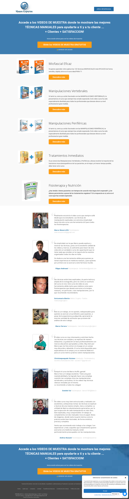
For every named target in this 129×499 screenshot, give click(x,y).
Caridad (39, 489)
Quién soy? (25, 489)
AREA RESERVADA (104, 9)
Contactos (32, 489)
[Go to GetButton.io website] (125, 497)
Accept (105, 491)
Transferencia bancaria (49, 489)
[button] (125, 478)
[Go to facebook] (125, 494)
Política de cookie (75, 489)
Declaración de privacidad (108, 494)
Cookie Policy (97, 494)
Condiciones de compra (63, 489)
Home (19, 489)
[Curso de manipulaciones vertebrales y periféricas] (24, 7)
